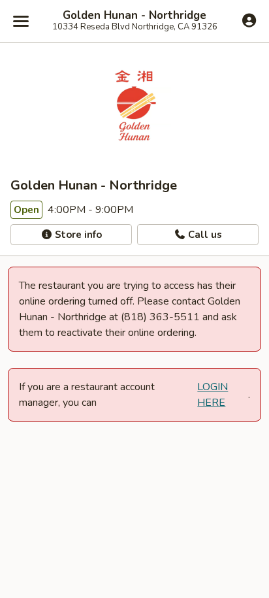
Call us (203, 234)
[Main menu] (21, 21)
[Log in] (249, 20)
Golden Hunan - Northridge (134, 15)
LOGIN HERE (212, 395)
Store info (77, 234)
